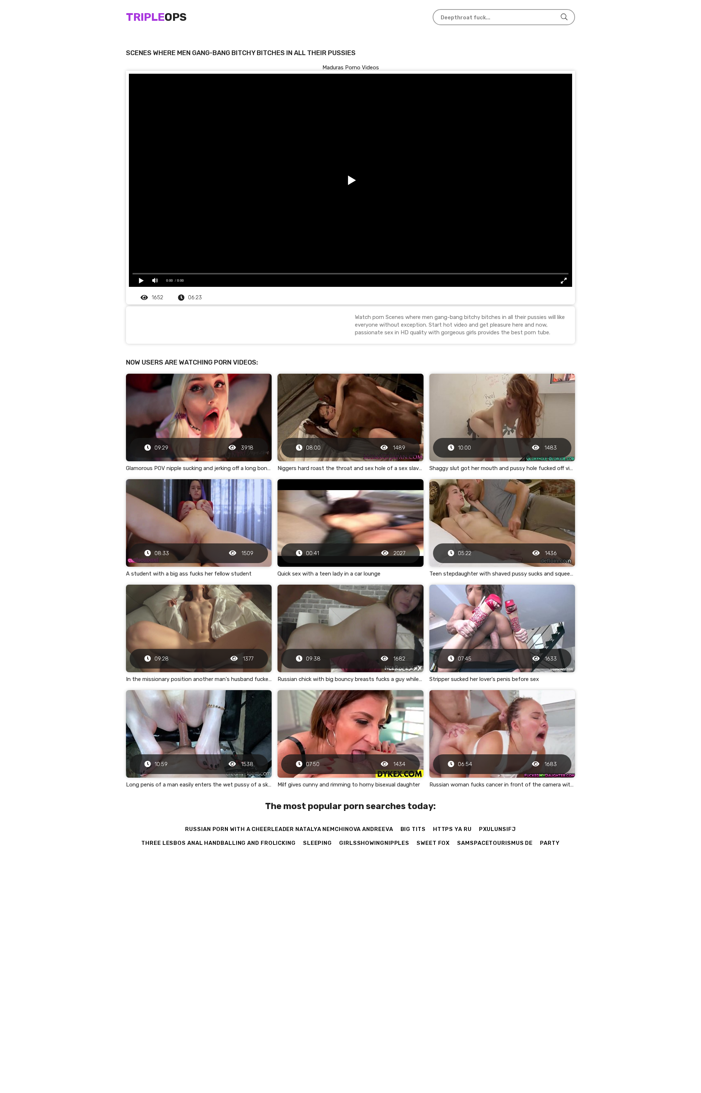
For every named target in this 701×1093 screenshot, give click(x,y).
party (550, 843)
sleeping (317, 843)
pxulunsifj (497, 829)
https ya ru (452, 829)
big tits (413, 829)
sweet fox (433, 843)
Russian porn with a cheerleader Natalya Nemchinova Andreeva (289, 829)
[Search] (564, 17)
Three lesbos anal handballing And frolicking (218, 843)
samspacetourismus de (495, 843)
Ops (156, 17)
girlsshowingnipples (374, 843)
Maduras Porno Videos (350, 67)
